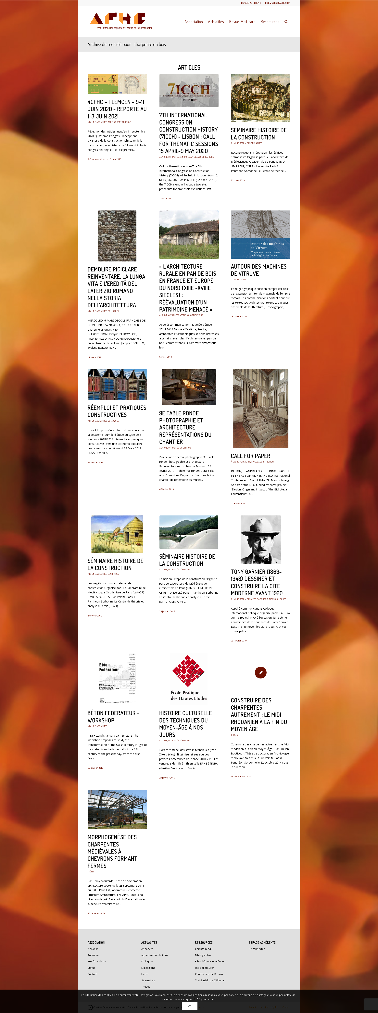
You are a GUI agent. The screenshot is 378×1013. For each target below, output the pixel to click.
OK (189, 1005)
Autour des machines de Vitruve (259, 270)
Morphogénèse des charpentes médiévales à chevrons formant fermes (112, 851)
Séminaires (256, 143)
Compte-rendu (203, 949)
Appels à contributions (119, 121)
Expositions (185, 447)
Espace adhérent (251, 2)
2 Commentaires (96, 159)
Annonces (185, 156)
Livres (243, 279)
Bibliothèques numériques (211, 961)
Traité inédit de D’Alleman (210, 980)
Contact (92, 974)
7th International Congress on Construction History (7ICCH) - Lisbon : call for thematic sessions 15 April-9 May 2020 (188, 132)
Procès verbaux (97, 961)
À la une (92, 121)
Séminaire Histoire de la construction (259, 133)
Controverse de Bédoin (209, 974)
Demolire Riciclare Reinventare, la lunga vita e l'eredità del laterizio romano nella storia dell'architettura (116, 287)
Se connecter (257, 949)
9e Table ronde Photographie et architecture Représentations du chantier (185, 427)
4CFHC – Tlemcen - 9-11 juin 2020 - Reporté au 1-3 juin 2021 (117, 109)
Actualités (101, 121)
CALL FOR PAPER (250, 455)
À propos (93, 949)
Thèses (234, 734)
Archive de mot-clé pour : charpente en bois (127, 44)
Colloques (113, 311)
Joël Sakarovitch (204, 967)
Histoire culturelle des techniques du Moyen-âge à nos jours (185, 723)
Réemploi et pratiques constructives (117, 411)
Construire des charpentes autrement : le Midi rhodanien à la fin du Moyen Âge (259, 714)
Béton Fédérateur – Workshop (114, 716)
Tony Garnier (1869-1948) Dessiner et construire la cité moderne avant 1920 (257, 582)
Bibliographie (203, 955)
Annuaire (93, 955)
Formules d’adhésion (277, 2)
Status (91, 967)
